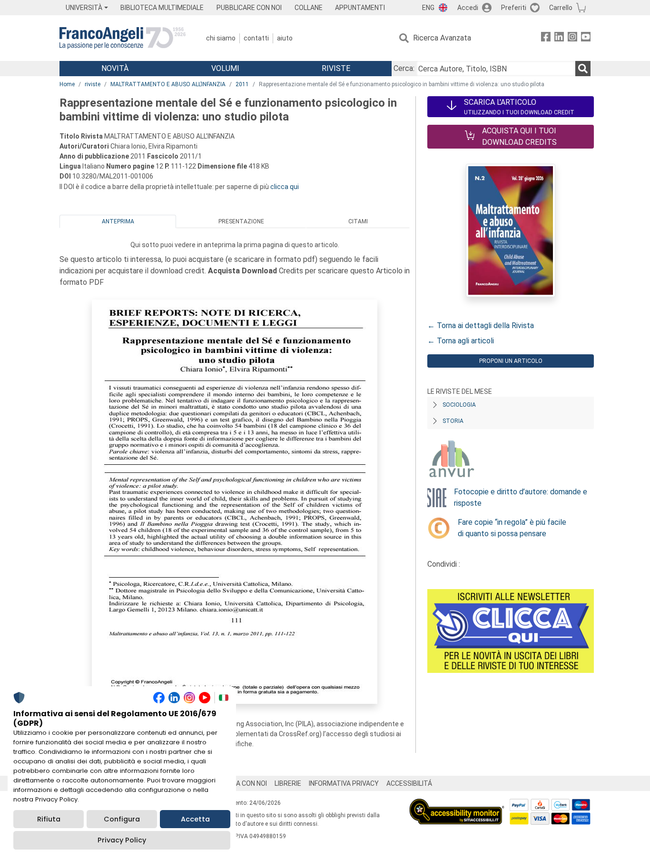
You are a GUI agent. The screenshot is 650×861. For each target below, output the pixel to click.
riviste (92, 84)
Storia (453, 421)
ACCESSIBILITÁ (409, 783)
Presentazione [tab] (241, 221)
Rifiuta (48, 819)
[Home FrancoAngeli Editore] (122, 38)
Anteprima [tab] (118, 221)
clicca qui (284, 186)
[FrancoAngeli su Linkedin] (559, 38)
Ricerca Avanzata (442, 37)
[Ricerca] (583, 68)
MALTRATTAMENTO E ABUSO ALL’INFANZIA (168, 84)
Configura (122, 819)
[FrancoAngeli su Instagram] (572, 38)
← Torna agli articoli (460, 340)
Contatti (256, 38)
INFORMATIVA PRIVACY (344, 783)
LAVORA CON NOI (241, 783)
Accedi (467, 7)
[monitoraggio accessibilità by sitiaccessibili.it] (456, 804)
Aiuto (285, 38)
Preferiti (513, 7)
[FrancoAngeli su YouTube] (586, 38)
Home (67, 84)
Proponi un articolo (510, 361)
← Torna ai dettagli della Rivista (480, 325)
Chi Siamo (221, 38)
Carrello (560, 7)
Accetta (195, 819)
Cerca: (404, 68)
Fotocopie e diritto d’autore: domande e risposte (520, 497)
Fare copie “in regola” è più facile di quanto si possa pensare (512, 528)
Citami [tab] (358, 221)
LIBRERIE (288, 783)
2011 (242, 84)
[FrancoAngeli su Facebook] (546, 38)
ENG (428, 7)
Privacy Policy (122, 840)
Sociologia (459, 404)
